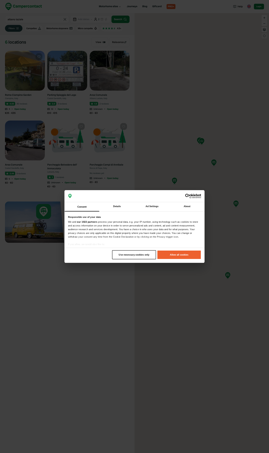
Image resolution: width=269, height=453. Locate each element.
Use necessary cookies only (134, 254)
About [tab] (187, 206)
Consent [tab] (82, 206)
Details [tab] (117, 206)
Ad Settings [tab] (152, 206)
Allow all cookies (179, 254)
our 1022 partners (87, 222)
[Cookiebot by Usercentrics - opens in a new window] (187, 196)
